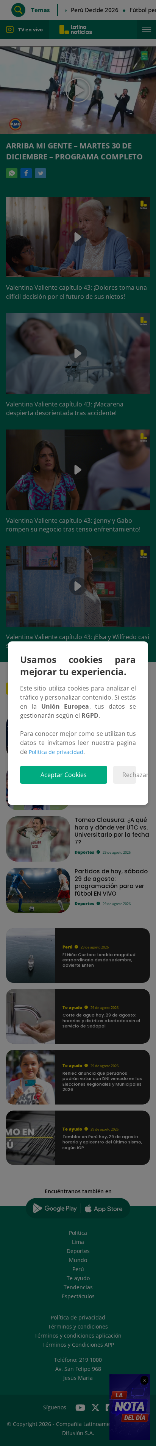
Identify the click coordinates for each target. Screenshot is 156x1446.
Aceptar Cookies (64, 775)
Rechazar (129, 775)
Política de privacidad (56, 751)
